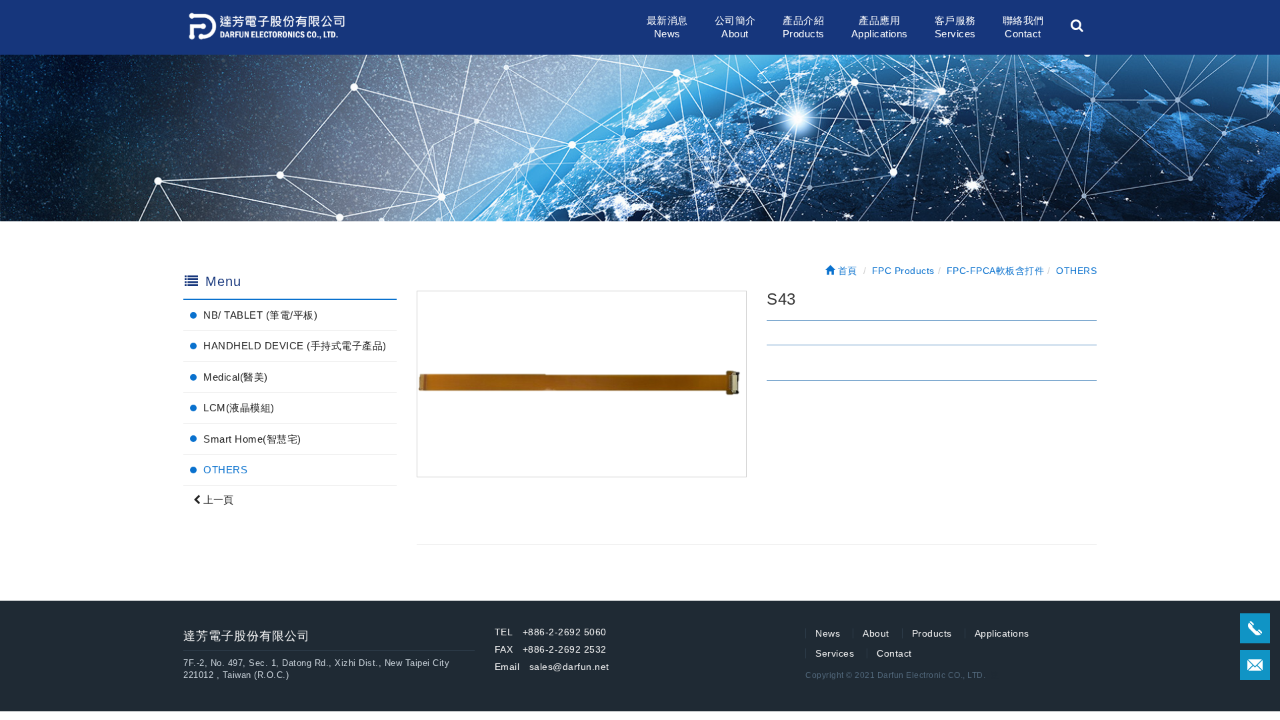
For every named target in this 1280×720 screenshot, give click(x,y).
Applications (1002, 633)
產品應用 (879, 27)
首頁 (846, 270)
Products (932, 633)
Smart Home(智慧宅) (252, 439)
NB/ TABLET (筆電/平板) (260, 315)
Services (834, 653)
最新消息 (667, 27)
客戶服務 (955, 27)
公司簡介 (735, 27)
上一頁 (217, 499)
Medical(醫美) (235, 377)
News (827, 633)
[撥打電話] (1255, 628)
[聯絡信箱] (1255, 665)
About (876, 633)
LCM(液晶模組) (239, 407)
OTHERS (225, 469)
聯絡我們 (1023, 27)
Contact (894, 653)
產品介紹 (804, 27)
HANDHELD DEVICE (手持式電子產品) (295, 345)
